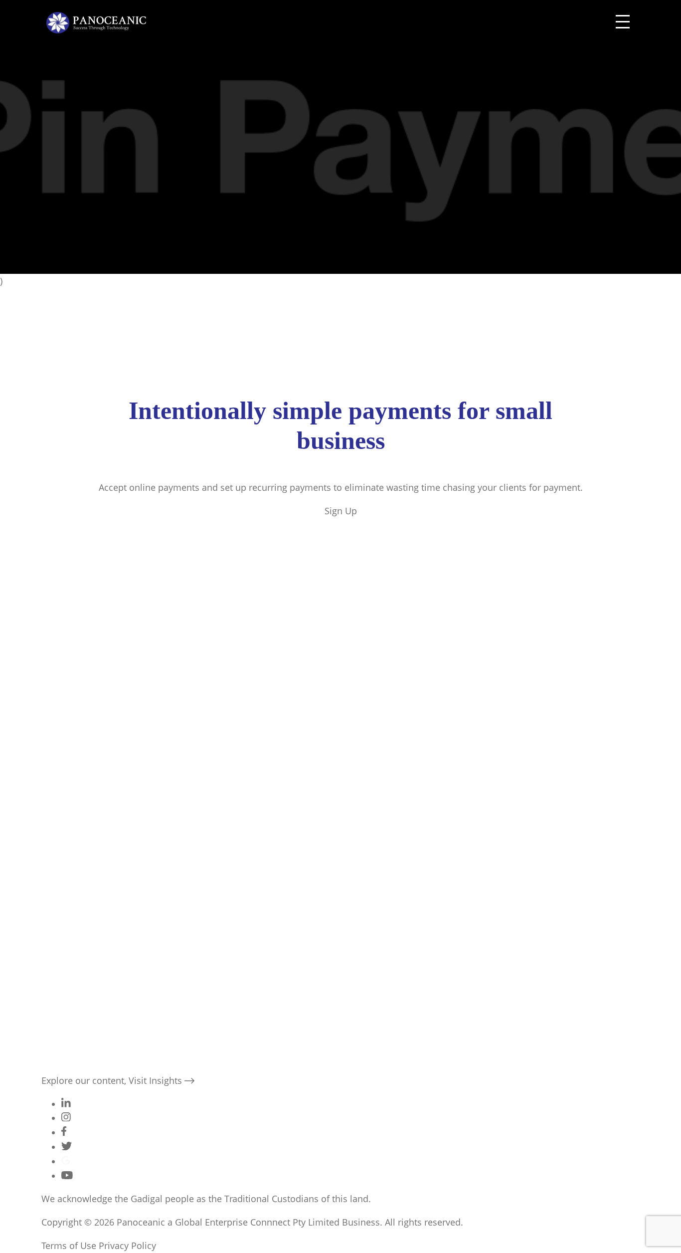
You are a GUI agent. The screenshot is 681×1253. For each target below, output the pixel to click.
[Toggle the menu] (623, 22)
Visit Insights (156, 1080)
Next (69, 916)
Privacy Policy (127, 1246)
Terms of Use (68, 1246)
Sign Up (341, 511)
